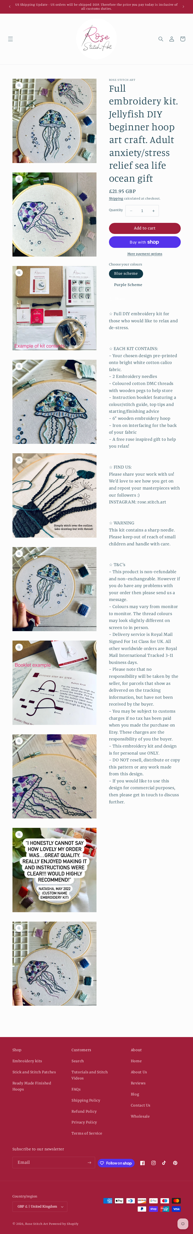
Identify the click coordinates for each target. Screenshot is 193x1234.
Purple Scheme (128, 285)
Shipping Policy (86, 1100)
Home (136, 1061)
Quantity (116, 210)
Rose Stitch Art (36, 1224)
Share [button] (120, 299)
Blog (135, 1094)
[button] (10, 38)
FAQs (76, 1089)
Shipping (116, 198)
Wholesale (140, 1116)
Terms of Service (87, 1133)
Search (78, 1061)
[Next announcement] (183, 6)
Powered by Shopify (63, 1224)
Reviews (138, 1083)
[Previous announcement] (9, 6)
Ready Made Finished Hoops (31, 1086)
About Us (139, 1072)
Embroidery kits (27, 1061)
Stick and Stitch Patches (34, 1072)
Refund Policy (84, 1111)
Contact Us (140, 1105)
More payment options (144, 254)
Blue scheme (126, 273)
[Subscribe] (89, 1162)
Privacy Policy (84, 1122)
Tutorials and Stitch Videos (90, 1075)
